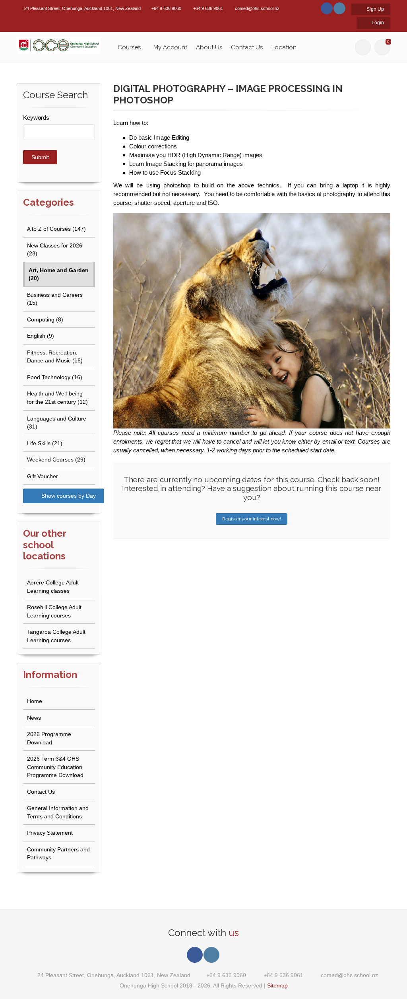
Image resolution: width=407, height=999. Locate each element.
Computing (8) (45, 319)
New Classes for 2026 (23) (54, 249)
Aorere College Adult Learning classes (53, 586)
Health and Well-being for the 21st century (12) (57, 397)
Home (34, 701)
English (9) (40, 336)
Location (284, 47)
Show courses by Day (68, 496)
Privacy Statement (50, 833)
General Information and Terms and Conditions (58, 812)
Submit (40, 157)
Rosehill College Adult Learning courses (54, 611)
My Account (170, 47)
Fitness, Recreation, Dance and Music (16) (55, 356)
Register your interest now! (251, 519)
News (34, 718)
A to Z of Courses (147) (56, 229)
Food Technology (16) (54, 377)
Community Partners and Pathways (58, 853)
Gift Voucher (42, 476)
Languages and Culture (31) (56, 422)
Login (377, 22)
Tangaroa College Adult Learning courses (56, 636)
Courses (129, 47)
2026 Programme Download (49, 738)
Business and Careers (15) (55, 299)
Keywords (36, 117)
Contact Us (247, 47)
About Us (209, 47)
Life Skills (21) (44, 443)
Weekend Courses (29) (56, 459)
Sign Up (374, 9)
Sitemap (277, 985)
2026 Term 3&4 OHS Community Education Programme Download (55, 767)
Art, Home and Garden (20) (59, 274)
